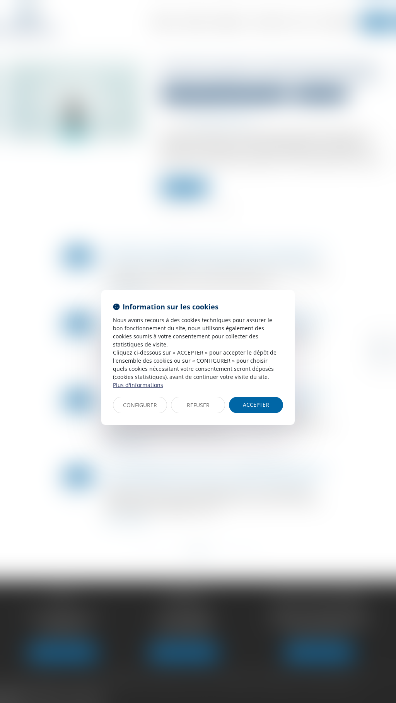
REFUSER (198, 405)
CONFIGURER (140, 405)
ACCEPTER (256, 404)
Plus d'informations (138, 385)
